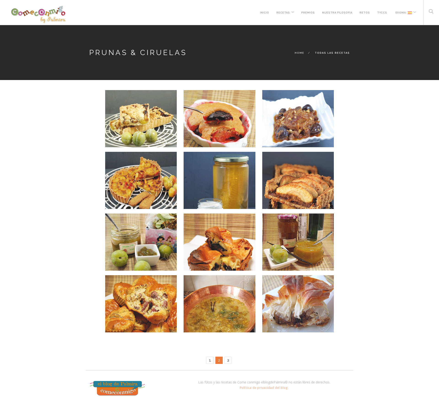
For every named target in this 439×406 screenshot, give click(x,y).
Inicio (264, 12)
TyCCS (382, 12)
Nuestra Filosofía (337, 12)
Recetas (283, 12)
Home (299, 52)
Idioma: (401, 12)
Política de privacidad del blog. (264, 387)
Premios (308, 12)
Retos (365, 12)
